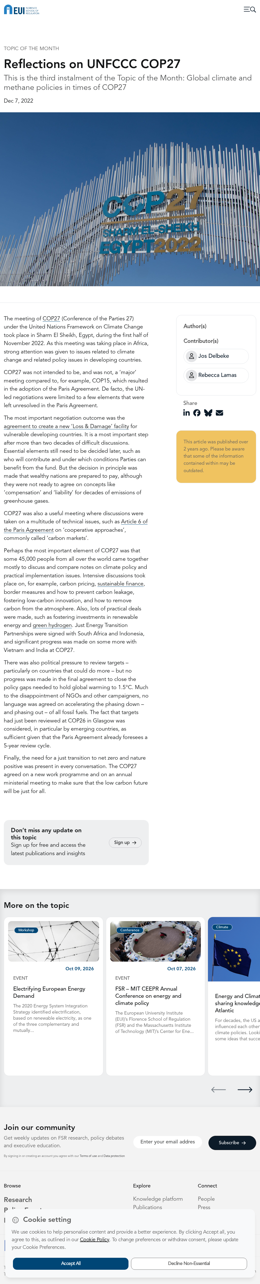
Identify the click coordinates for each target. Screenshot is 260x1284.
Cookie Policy (94, 1239)
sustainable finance (120, 584)
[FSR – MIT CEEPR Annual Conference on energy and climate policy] (155, 941)
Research (18, 1200)
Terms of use (89, 1156)
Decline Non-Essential (189, 1263)
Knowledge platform (158, 1199)
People (206, 1199)
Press (204, 1207)
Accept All (71, 1263)
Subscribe (229, 1143)
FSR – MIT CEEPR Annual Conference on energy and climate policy (148, 996)
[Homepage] (21, 9)
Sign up (122, 842)
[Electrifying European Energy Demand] (53, 941)
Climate (222, 927)
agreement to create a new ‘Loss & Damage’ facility (66, 426)
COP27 (51, 319)
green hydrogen (52, 625)
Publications (147, 1207)
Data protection (114, 1156)
